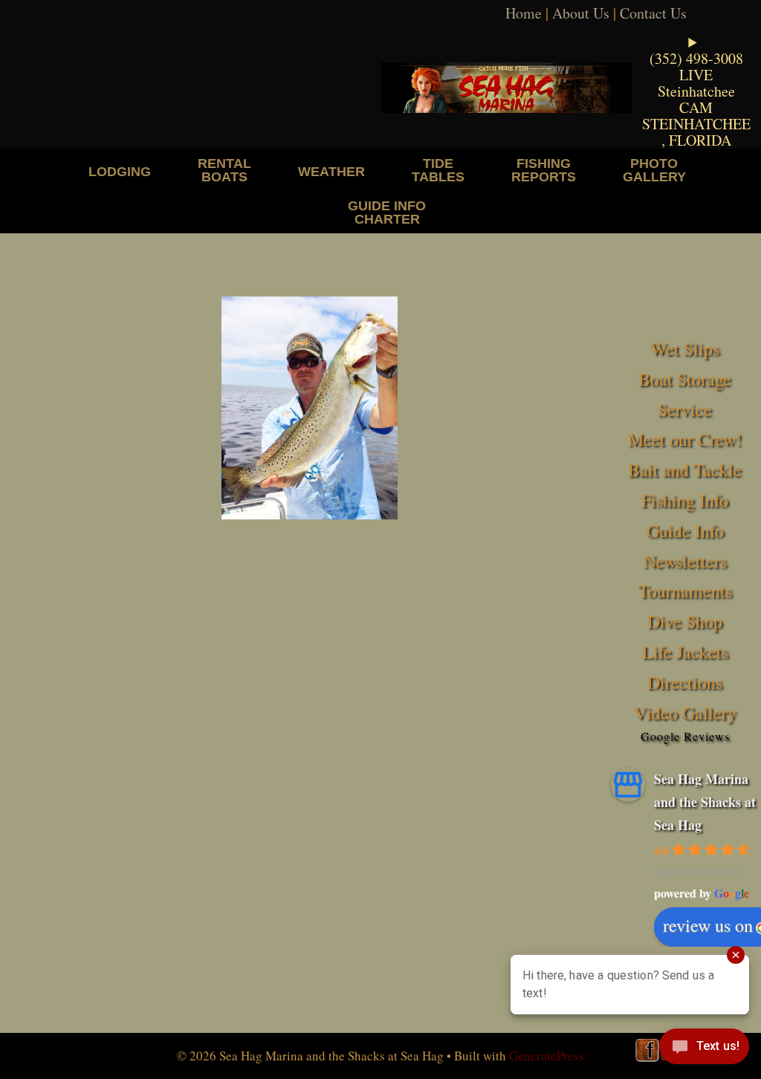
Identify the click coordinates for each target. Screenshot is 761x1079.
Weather (331, 171)
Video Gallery (685, 713)
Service (685, 409)
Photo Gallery (654, 170)
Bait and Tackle (685, 470)
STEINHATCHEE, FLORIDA (696, 132)
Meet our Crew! (685, 439)
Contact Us (653, 13)
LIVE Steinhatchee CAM (696, 91)
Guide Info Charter (387, 212)
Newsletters (685, 561)
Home (523, 13)
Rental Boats (224, 170)
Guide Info (685, 530)
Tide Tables (438, 170)
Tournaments (685, 591)
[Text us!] (704, 1049)
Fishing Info (684, 500)
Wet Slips (684, 348)
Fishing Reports (543, 170)
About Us (580, 13)
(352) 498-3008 (696, 58)
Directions (684, 682)
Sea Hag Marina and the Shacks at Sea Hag (705, 801)
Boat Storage (684, 379)
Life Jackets (685, 652)
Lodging (119, 171)
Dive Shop (684, 621)
